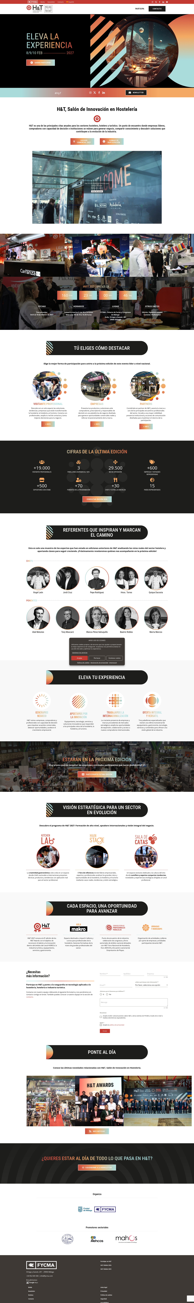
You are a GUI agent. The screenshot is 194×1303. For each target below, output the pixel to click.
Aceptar (79, 658)
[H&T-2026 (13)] (32, 255)
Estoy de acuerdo (97, 191)
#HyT (58, 93)
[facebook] (99, 92)
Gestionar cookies (115, 658)
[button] (1, 255)
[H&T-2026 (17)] (161, 255)
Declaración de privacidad (99, 663)
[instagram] (90, 92)
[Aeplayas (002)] (67, 1234)
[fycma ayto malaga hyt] (97, 1201)
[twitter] (94, 92)
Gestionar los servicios (79, 653)
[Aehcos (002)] (97, 1234)
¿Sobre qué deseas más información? (147, 982)
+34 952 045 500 (32, 1276)
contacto (29, 997)
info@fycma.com (46, 1276)
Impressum (113, 663)
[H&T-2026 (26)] (97, 255)
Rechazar (97, 658)
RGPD (102, 1023)
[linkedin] (103, 92)
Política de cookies (83, 663)
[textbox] (151, 985)
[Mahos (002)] (126, 1234)
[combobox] (151, 985)
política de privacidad (117, 1025)
